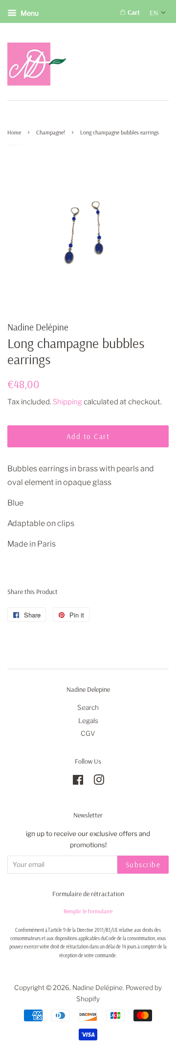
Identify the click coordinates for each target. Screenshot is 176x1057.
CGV (88, 733)
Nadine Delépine (97, 987)
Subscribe (143, 864)
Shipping (67, 401)
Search (88, 707)
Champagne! (50, 132)
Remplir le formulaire (88, 911)
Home (14, 132)
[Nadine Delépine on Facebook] (78, 782)
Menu (29, 13)
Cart (133, 12)
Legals (88, 721)
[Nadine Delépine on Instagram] (98, 782)
